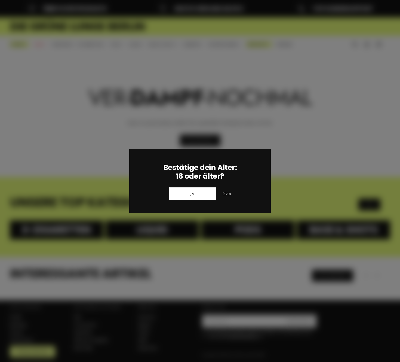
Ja (192, 193)
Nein (227, 193)
